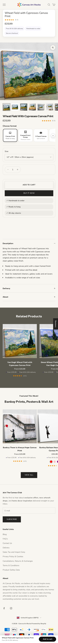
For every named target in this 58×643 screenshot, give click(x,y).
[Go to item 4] (32, 107)
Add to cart (29, 185)
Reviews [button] (55, 323)
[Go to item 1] (6, 107)
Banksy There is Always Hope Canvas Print (20, 448)
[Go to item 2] (15, 107)
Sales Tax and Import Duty (14, 552)
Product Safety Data (11, 570)
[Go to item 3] (24, 107)
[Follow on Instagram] (11, 608)
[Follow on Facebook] (4, 608)
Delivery (6, 547)
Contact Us (7, 543)
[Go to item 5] (41, 107)
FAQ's (5, 539)
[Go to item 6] (49, 107)
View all (29, 475)
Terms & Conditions (11, 565)
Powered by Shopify (39, 624)
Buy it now (29, 193)
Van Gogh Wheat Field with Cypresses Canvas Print (19, 363)
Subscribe (12, 519)
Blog (5, 534)
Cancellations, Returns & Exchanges (18, 561)
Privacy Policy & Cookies (13, 556)
